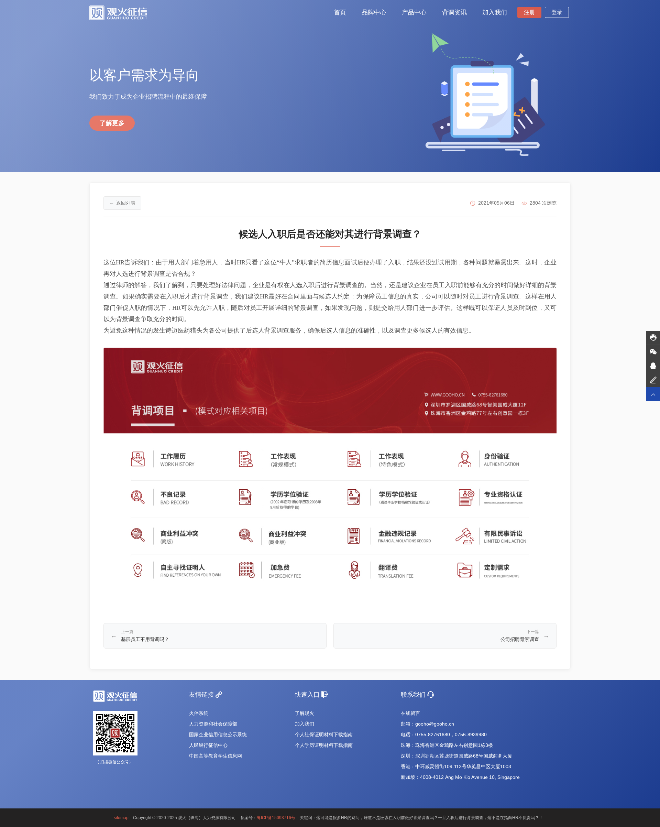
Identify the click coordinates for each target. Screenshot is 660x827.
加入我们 (304, 724)
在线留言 (410, 713)
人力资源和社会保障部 (213, 724)
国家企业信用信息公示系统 (218, 734)
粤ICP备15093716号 (276, 817)
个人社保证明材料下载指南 (324, 734)
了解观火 (304, 713)
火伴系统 (198, 713)
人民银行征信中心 (208, 745)
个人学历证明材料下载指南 (324, 745)
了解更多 (112, 123)
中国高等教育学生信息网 (215, 756)
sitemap (121, 817)
